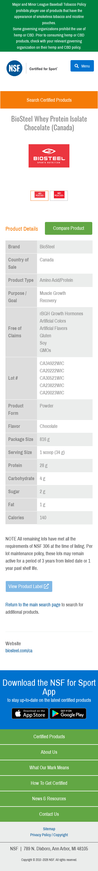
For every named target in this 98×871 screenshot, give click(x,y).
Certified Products (49, 736)
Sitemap (49, 829)
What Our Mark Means (49, 767)
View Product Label (25, 586)
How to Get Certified (49, 783)
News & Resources (49, 798)
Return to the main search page (32, 604)
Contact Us (49, 814)
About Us (49, 752)
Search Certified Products (49, 100)
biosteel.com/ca (18, 650)
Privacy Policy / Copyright (49, 835)
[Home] (33, 72)
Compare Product (68, 228)
